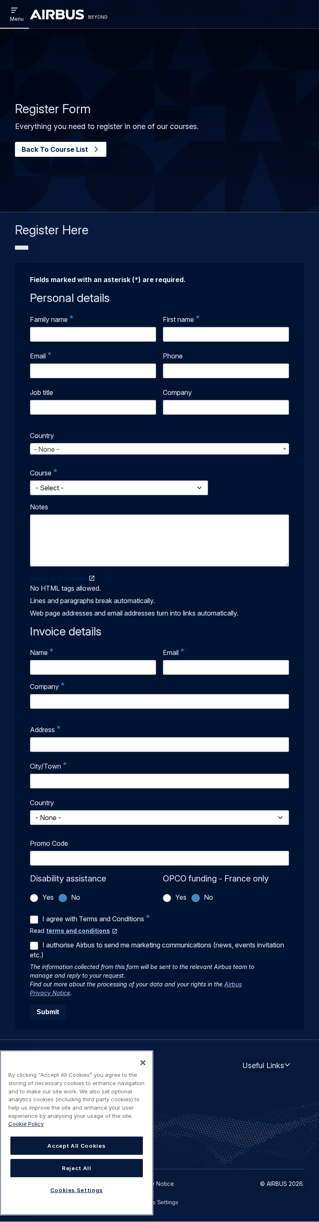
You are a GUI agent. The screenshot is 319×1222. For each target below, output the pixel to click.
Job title (41, 392)
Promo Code (49, 843)
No (75, 897)
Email (38, 356)
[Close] (143, 1063)
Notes (39, 507)
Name (39, 652)
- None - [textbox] (46, 449)
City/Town (45, 766)
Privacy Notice (154, 1183)
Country (42, 435)
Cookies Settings (156, 1202)
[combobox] (159, 449)
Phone (173, 356)
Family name (49, 319)
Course (41, 473)
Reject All (76, 1168)
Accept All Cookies (76, 1145)
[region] (76, 1132)
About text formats (58, 578)
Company (177, 392)
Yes (48, 897)
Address (42, 729)
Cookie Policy (26, 1123)
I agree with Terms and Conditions (93, 919)
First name (178, 319)
